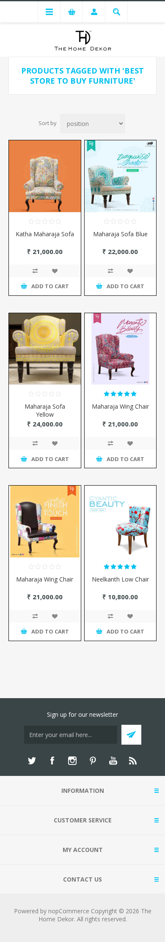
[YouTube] (113, 760)
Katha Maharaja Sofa (45, 234)
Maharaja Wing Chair (120, 406)
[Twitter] (31, 760)
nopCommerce (68, 911)
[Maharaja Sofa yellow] (45, 349)
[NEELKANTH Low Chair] (121, 521)
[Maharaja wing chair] (121, 349)
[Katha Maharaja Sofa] (45, 176)
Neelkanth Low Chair (120, 579)
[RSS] (133, 760)
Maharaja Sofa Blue (120, 234)
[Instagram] (72, 760)
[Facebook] (52, 760)
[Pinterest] (92, 760)
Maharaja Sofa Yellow (45, 410)
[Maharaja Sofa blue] (121, 176)
